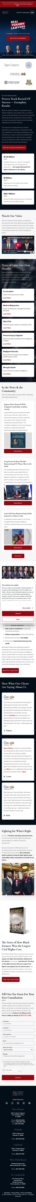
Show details (26, 608)
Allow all (18, 613)
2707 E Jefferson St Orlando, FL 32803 (18, 1134)
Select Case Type (7, 1047)
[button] (32, 12)
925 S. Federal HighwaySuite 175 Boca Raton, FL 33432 (18, 1114)
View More (18, 556)
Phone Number (7, 1034)
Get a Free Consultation (18, 38)
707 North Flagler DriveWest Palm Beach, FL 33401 (18, 1164)
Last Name (5, 1028)
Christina (12, 715)
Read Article (18, 451)
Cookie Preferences (18, 1099)
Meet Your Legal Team (10, 670)
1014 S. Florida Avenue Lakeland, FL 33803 (18, 1149)
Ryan (8, 769)
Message (5, 1054)
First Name (6, 1021)
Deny (18, 619)
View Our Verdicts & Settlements (14, 148)
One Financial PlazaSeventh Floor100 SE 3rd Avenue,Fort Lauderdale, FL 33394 (18, 1181)
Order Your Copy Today (10, 979)
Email (4, 1041)
